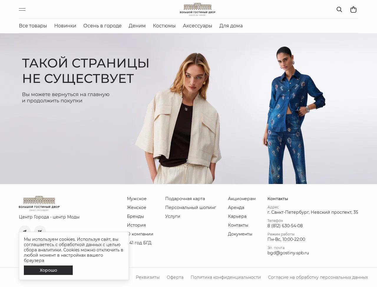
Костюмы (164, 26)
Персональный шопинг (190, 207)
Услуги (172, 216)
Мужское (137, 198)
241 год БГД (139, 242)
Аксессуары (197, 26)
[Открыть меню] (25, 9)
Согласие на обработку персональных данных (318, 277)
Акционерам (242, 198)
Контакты (238, 225)
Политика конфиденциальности (226, 277)
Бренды (135, 216)
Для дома (231, 26)
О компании (140, 234)
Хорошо (48, 270)
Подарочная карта (185, 198)
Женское (136, 207)
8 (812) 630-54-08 (285, 225)
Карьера (237, 216)
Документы (240, 234)
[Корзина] (353, 9)
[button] (25, 231)
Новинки (65, 26)
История (136, 225)
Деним (137, 26)
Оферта (175, 277)
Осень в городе (102, 26)
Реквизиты (148, 277)
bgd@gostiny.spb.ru (288, 253)
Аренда (236, 207)
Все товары (33, 26)
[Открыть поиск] (339, 9)
